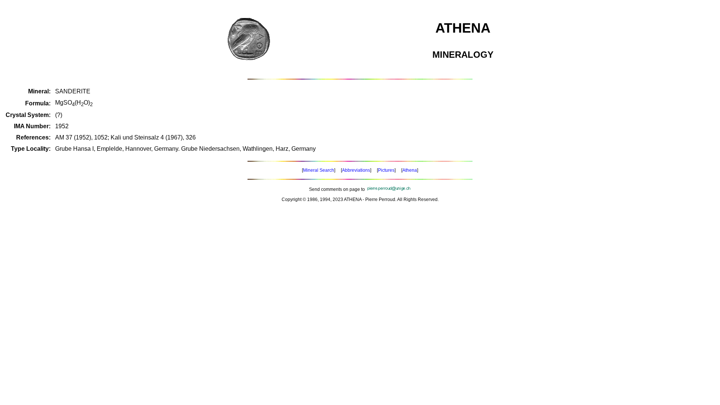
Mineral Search (318, 170)
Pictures (386, 170)
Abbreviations (356, 170)
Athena (409, 170)
